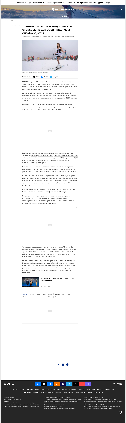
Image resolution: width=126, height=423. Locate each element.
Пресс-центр (58, 392)
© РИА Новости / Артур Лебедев (29, 72)
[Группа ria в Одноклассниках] (57, 384)
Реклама (35, 392)
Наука (58, 389)
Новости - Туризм (41, 294)
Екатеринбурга (72, 155)
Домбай (49, 189)
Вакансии (6, 401)
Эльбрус (25, 297)
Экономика (30, 389)
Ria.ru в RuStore (80, 392)
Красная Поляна (59, 294)
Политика (14, 389)
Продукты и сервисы (46, 392)
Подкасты (99, 389)
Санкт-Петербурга (60, 155)
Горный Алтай (49, 297)
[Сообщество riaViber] (88, 384)
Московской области (45, 155)
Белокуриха (54, 192)
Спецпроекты (27, 392)
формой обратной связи (91, 403)
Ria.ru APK (90, 392)
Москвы (34, 155)
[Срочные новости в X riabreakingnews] (82, 384)
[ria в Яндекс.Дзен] (44, 384)
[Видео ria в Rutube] (63, 384)
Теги (113, 389)
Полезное (107, 389)
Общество (22, 389)
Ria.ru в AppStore (69, 392)
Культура (64, 389)
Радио (93, 389)
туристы (50, 294)
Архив (101, 392)
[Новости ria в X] (76, 384)
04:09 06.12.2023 (8, 20)
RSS (96, 392)
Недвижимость (73, 389)
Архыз (29, 183)
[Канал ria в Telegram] (69, 384)
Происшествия (45, 389)
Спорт (53, 389)
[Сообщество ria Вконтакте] (50, 384)
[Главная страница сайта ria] (63, 9)
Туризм (25, 294)
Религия (81, 389)
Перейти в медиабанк (43, 72)
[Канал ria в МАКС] (38, 384)
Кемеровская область (36, 297)
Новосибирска (28, 158)
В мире (37, 389)
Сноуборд (57, 297)
